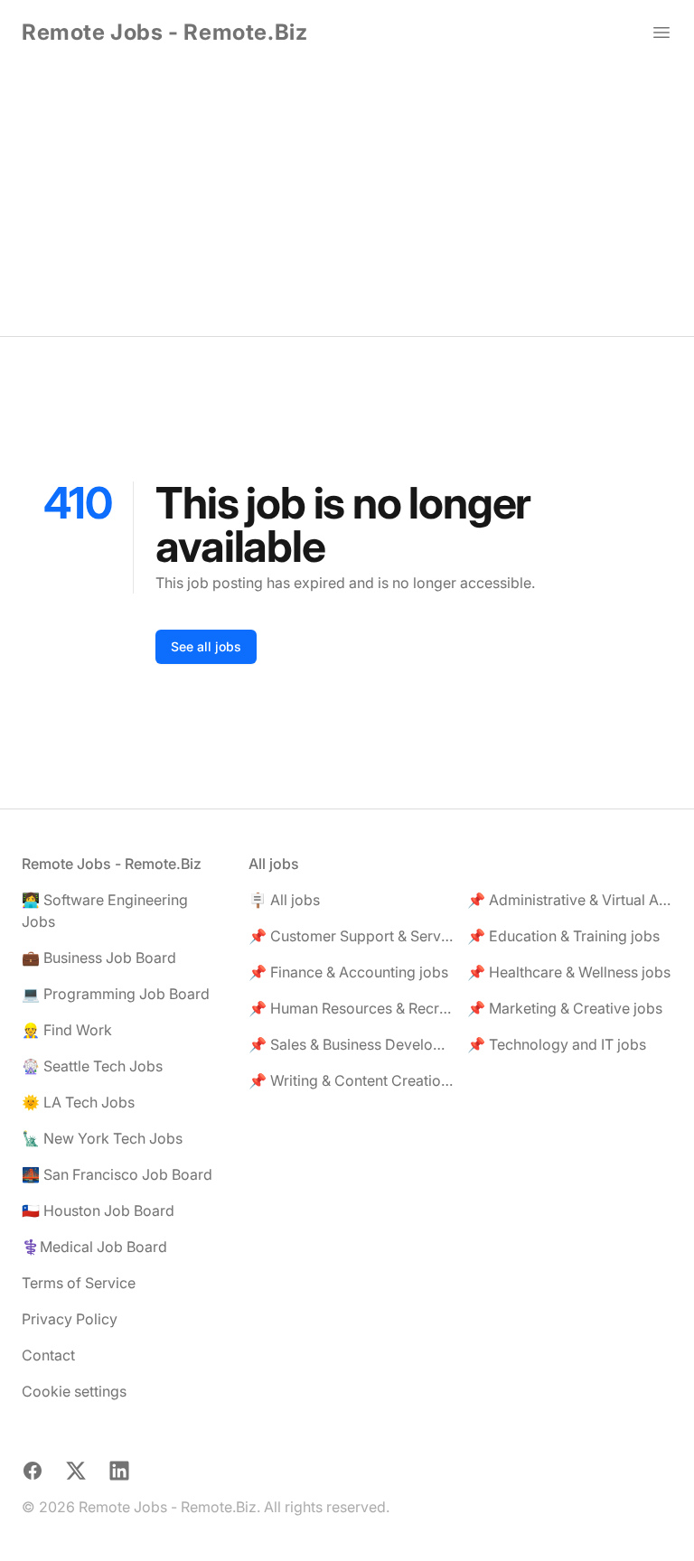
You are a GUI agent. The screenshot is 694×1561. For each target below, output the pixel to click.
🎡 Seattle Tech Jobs (92, 1066)
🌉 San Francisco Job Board (117, 1174)
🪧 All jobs (284, 900)
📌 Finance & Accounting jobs (348, 972)
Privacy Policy (69, 1319)
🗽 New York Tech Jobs (102, 1138)
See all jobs (206, 646)
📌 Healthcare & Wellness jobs (569, 972)
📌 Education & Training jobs (563, 936)
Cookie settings (74, 1391)
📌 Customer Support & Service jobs (351, 936)
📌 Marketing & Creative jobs (564, 1008)
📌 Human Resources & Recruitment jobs (351, 1008)
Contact (48, 1355)
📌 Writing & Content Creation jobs (351, 1080)
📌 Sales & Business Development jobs (351, 1044)
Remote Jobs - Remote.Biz (164, 32)
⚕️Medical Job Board (94, 1247)
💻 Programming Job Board (116, 994)
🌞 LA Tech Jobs (78, 1102)
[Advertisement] (347, 200)
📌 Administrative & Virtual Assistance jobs (569, 900)
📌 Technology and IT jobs (556, 1044)
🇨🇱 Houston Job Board (98, 1210)
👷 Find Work (67, 1030)
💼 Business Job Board (99, 958)
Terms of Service (79, 1283)
